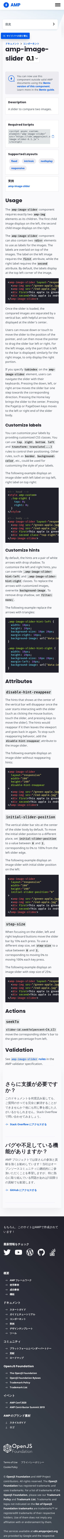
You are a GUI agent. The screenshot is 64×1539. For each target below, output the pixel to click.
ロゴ (12, 1427)
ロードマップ (17, 1357)
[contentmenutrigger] (30, 24)
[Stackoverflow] (52, 1252)
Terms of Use (10, 1462)
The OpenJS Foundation (23, 1373)
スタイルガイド (18, 1422)
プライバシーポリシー (32, 1462)
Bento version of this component (33, 84)
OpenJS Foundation (18, 1476)
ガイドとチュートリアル (22, 1314)
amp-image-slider (19, 186)
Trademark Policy (20, 1382)
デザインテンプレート (21, 1328)
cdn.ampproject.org (45, 1531)
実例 (12, 1323)
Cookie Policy (11, 1467)
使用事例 (14, 1284)
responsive (18, 168)
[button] (57, 4)
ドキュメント (12, 43)
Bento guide (46, 89)
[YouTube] (18, 1252)
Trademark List (18, 1387)
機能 (12, 1294)
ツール (13, 1333)
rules (29, 1059)
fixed (14, 161)
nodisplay (47, 161)
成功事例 (14, 1289)
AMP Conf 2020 (18, 1402)
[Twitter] (7, 1252)
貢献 (12, 1353)
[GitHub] (41, 1252)
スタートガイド (18, 1309)
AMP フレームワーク (21, 1280)
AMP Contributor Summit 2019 (27, 1407)
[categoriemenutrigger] (15, 36)
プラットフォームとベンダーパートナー (30, 1348)
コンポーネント (31, 43)
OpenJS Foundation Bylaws (25, 1377)
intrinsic (29, 161)
